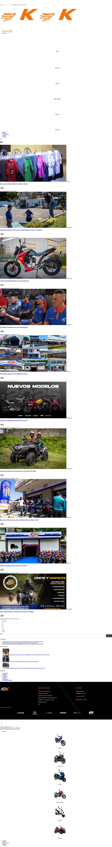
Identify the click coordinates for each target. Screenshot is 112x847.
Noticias (4, 844)
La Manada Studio (15, 729)
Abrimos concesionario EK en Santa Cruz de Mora (13, 565)
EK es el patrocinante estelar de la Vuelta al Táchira (13, 184)
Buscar (1, 633)
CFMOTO (5, 674)
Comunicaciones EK (4, 191)
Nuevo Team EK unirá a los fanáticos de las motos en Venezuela (17, 611)
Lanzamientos (69, 278)
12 (3, 630)
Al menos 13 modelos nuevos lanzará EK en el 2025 (13, 420)
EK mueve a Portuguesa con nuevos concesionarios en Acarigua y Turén (19, 520)
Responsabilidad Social (7, 680)
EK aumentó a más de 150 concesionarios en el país (13, 373)
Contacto (4, 845)
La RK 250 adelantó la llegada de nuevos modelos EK (14, 281)
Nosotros (4, 840)
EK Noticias (68, 324)
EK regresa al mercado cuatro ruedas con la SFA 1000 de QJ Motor (18, 471)
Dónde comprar (6, 843)
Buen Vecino (69, 227)
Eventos (68, 181)
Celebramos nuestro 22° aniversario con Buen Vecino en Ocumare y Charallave (21, 230)
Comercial (68, 371)
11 (3, 629)
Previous (4, 621)
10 (3, 628)
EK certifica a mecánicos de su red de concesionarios (14, 327)
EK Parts (4, 841)
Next (4, 631)
